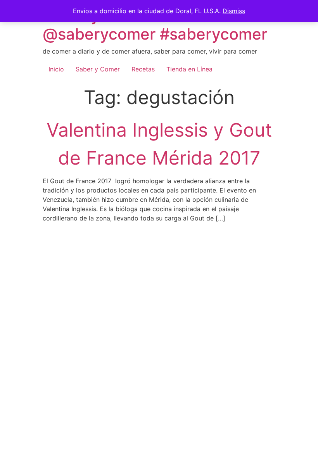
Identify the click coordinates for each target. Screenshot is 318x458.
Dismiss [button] (234, 11)
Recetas (143, 69)
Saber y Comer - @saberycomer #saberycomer (155, 24)
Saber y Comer (98, 69)
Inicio (56, 69)
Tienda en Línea (189, 69)
